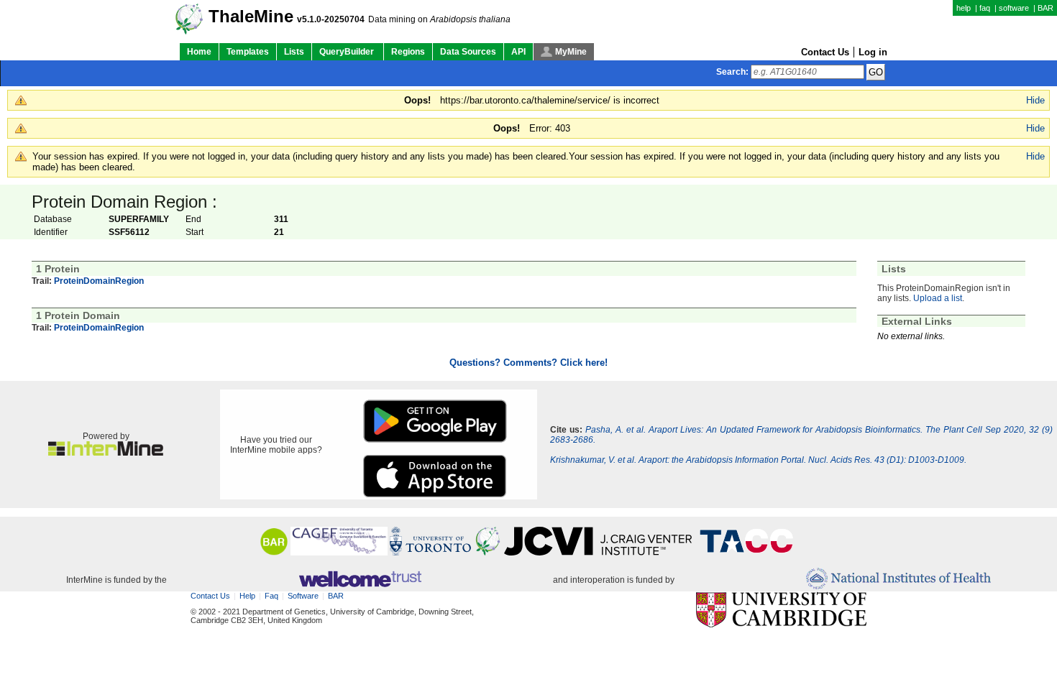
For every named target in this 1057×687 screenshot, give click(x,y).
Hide (1035, 100)
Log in (873, 52)
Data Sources (468, 52)
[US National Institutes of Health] (898, 579)
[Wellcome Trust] (359, 580)
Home (199, 52)
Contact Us (825, 52)
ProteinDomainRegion (99, 281)
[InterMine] (105, 453)
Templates (247, 52)
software (1014, 8)
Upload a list (937, 298)
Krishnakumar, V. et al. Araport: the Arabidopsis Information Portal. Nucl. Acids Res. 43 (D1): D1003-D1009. (758, 460)
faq (984, 8)
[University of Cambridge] (781, 610)
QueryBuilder (347, 52)
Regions (408, 52)
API (518, 52)
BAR (1045, 8)
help (963, 8)
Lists (294, 52)
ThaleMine (251, 16)
